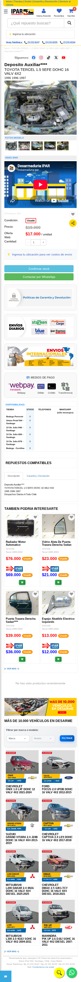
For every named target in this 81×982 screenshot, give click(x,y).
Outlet (28, 1)
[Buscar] (69, 23)
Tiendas (18, 1)
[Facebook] (34, 57)
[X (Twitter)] (56, 57)
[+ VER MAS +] (11, 669)
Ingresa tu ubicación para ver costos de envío (42, 254)
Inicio (9, 1)
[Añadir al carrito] (22, 582)
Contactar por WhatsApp (39, 276)
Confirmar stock (39, 268)
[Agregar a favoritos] (73, 214)
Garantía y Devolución (45, 1)
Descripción (14, 476)
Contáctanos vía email (43, 967)
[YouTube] (63, 57)
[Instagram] (41, 57)
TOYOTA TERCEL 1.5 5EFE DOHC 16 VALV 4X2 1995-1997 (41, 48)
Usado (31, 220)
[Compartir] (73, 223)
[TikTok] (49, 57)
